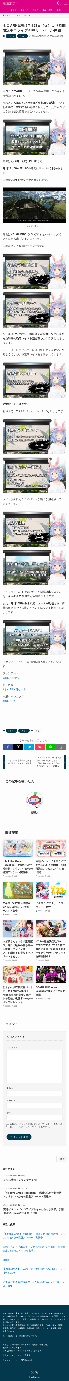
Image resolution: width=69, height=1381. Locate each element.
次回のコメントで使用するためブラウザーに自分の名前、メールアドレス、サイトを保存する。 (36, 1125)
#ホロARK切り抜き (14, 689)
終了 (38, 730)
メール (11, 1100)
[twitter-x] (32, 1372)
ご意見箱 (26, 1355)
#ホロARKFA (11, 677)
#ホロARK (9, 701)
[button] (8, 747)
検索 (62, 1159)
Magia (6, 1259)
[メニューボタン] (65, 3)
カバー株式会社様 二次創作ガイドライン (20, 1336)
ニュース (11, 36)
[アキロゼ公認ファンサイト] (9, 3)
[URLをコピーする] (61, 747)
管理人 (34, 812)
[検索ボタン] (59, 3)
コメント (12, 1047)
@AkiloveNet (26, 1360)
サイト (10, 1112)
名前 (10, 1088)
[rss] (36, 1372)
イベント (22, 36)
